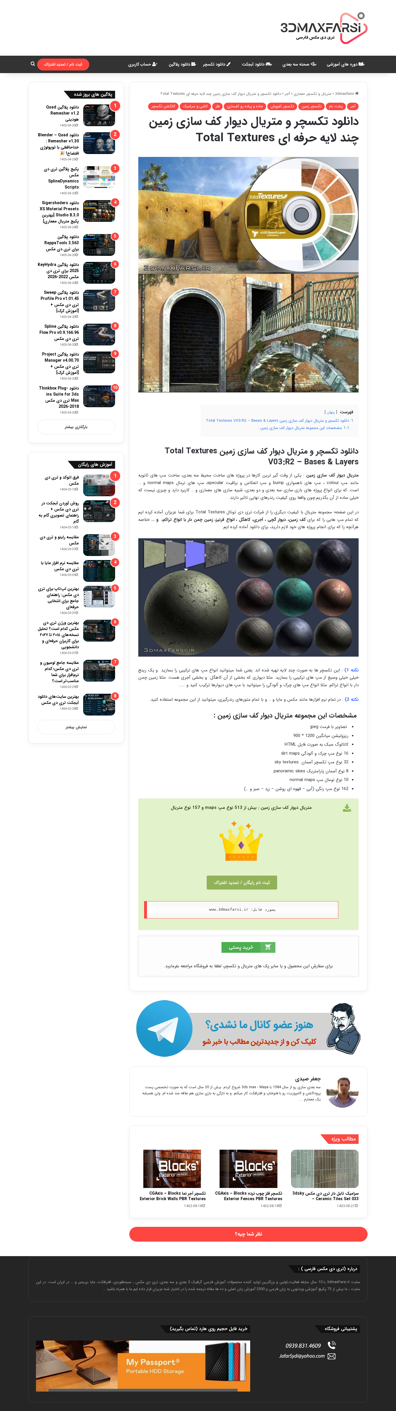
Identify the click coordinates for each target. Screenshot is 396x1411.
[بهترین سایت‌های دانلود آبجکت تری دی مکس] (99, 705)
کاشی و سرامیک (195, 106)
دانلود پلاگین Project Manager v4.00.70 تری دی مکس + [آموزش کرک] (60, 363)
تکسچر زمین (311, 106)
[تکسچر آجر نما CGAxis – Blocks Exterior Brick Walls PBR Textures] (172, 1169)
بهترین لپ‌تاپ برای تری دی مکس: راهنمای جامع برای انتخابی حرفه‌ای (58, 598)
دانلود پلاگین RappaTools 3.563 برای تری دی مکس (61, 243)
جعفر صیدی (308, 1079)
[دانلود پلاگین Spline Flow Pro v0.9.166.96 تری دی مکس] (99, 334)
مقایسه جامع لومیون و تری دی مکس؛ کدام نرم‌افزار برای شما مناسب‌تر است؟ (59, 672)
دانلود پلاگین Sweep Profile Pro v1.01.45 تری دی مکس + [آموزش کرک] (60, 301)
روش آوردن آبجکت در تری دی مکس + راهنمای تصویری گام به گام (59, 512)
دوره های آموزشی (343, 64)
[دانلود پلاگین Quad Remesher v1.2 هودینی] (99, 115)
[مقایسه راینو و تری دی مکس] (99, 545)
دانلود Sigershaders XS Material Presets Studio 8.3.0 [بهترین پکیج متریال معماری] (59, 212)
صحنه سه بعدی (296, 64)
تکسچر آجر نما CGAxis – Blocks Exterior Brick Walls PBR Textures (173, 1196)
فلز (217, 106)
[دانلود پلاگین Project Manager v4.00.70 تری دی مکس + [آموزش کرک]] (99, 362)
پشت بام (336, 106)
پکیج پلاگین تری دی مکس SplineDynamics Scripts (61, 178)
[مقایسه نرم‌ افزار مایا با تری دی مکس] (99, 571)
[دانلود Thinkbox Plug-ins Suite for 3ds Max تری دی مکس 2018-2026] (99, 396)
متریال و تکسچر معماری (312, 94)
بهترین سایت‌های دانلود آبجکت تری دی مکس (58, 699)
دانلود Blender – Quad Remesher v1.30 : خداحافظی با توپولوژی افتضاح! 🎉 (58, 144)
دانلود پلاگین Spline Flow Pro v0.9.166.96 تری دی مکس (59, 332)
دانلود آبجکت (254, 64)
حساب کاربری (140, 64)
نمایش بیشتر (76, 727)
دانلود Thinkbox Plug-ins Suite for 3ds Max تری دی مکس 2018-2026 (59, 397)
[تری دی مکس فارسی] (324, 28)
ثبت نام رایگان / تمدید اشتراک (242, 882)
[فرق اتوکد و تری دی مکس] (99, 485)
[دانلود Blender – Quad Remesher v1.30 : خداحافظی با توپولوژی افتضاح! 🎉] (99, 143)
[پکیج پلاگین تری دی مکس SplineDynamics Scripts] (99, 177)
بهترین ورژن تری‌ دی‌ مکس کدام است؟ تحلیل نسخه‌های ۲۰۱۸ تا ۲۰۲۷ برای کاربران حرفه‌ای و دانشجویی (58, 635)
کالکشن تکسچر (163, 106)
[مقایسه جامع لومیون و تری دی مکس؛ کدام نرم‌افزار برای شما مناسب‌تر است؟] (99, 671)
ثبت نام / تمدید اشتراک (63, 64)
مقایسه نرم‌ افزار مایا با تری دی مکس (60, 566)
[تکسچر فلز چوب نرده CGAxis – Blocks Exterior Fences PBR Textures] (248, 1169)
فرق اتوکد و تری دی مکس (62, 480)
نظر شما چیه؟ (248, 1234)
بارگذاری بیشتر (76, 427)
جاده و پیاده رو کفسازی (245, 106)
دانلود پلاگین (180, 64)
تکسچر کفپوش (282, 106)
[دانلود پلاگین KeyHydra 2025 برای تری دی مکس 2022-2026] (99, 273)
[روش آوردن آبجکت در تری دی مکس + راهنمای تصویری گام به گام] (99, 511)
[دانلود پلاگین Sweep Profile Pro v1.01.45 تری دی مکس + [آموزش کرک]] (99, 300)
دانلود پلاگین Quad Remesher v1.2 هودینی (62, 113)
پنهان (331, 412)
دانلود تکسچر (214, 64)
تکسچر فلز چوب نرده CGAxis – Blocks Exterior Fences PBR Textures (248, 1196)
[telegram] (248, 1029)
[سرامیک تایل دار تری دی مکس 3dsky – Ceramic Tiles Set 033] (325, 1169)
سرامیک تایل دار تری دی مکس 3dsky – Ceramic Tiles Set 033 (326, 1196)
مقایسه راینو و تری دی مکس (59, 540)
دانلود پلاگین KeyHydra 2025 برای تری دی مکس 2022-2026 (58, 271)
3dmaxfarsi (345, 94)
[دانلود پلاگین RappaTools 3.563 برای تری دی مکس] (99, 245)
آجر (287, 94)
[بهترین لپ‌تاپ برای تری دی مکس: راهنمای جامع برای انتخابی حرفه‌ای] (99, 597)
